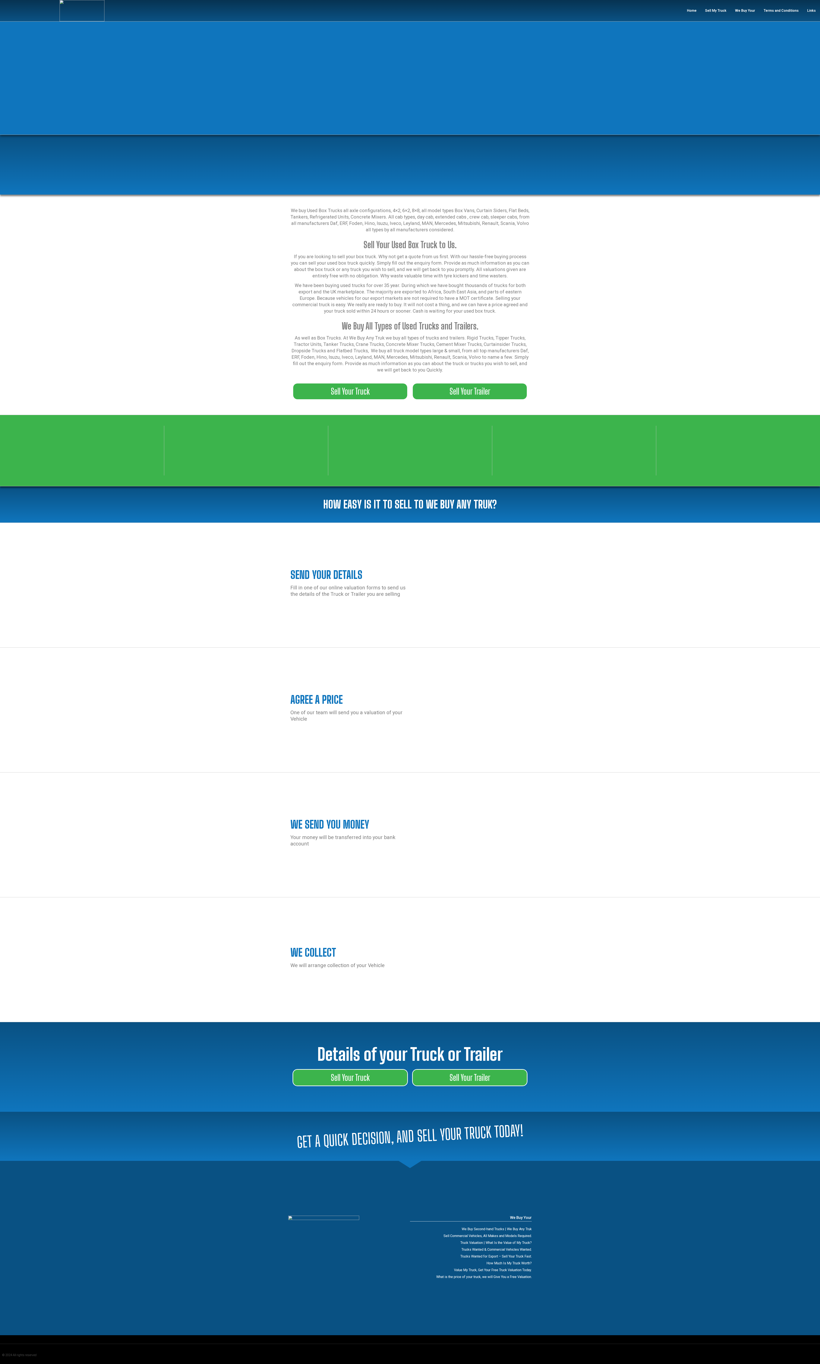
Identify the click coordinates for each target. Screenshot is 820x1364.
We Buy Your (745, 11)
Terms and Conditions (781, 11)
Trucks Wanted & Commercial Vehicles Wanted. (496, 1249)
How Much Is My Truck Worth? (509, 1263)
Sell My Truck (715, 11)
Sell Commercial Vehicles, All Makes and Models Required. (488, 1236)
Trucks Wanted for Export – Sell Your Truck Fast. (496, 1256)
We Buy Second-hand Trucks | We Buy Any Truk (497, 1229)
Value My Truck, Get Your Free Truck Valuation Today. (493, 1270)
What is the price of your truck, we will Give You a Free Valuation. (484, 1277)
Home (692, 11)
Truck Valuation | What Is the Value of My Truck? (496, 1243)
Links (811, 11)
